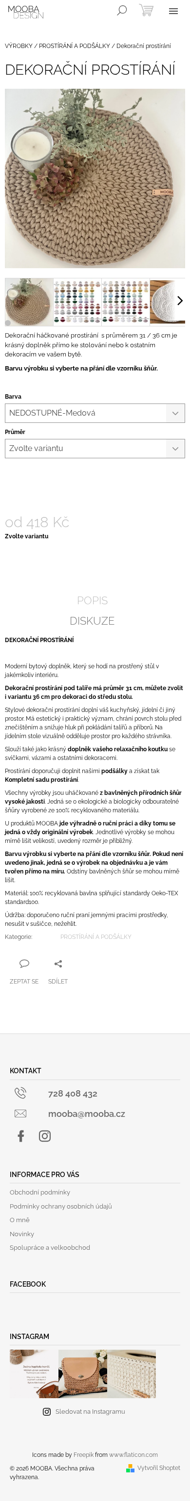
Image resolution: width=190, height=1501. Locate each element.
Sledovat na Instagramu (90, 1411)
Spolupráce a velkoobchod (50, 1247)
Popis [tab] (92, 600)
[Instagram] (45, 1136)
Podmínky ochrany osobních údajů (61, 1206)
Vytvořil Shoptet (158, 1468)
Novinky (22, 1234)
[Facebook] (21, 1136)
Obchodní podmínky (40, 1192)
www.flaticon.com (133, 1455)
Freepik (84, 1455)
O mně (20, 1220)
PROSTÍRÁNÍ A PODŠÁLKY (96, 937)
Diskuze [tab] (92, 621)
